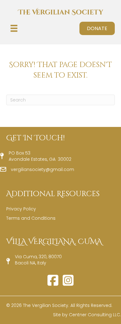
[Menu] (14, 28)
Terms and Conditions (31, 218)
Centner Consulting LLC (94, 315)
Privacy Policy (21, 209)
